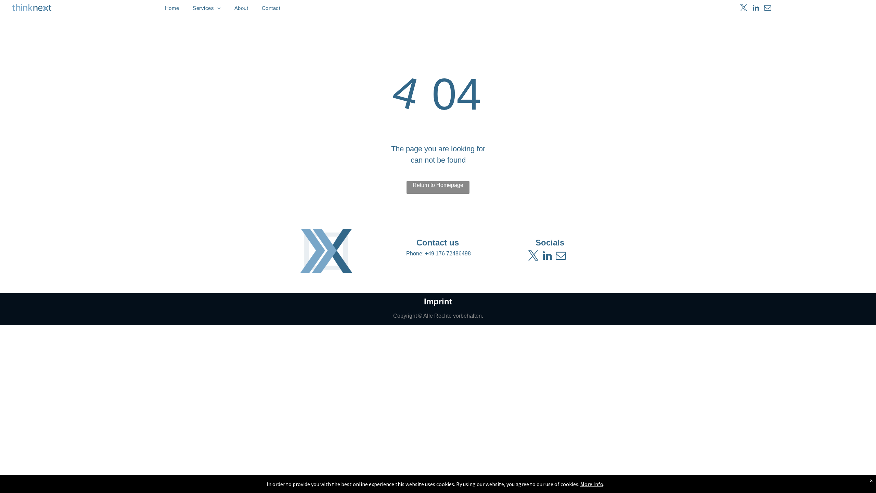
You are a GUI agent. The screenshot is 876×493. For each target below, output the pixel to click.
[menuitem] (172, 8)
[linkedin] (755, 8)
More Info (591, 484)
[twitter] (743, 8)
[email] (767, 8)
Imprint (438, 301)
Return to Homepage (438, 185)
